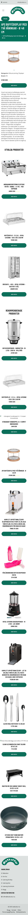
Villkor (19, 910)
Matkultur (5, 873)
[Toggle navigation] (3, 10)
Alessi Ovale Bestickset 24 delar (14, 724)
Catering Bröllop (7, 880)
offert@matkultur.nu (21, 2)
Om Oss (5, 876)
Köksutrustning (13, 73)
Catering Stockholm (8, 886)
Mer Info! (14, 85)
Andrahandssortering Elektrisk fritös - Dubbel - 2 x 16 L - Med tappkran (14, 186)
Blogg (4, 889)
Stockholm (5, 2)
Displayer (21, 73)
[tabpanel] (14, 56)
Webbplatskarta (21, 912)
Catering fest (6, 883)
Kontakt (14, 910)
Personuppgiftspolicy (8, 912)
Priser (5, 18)
